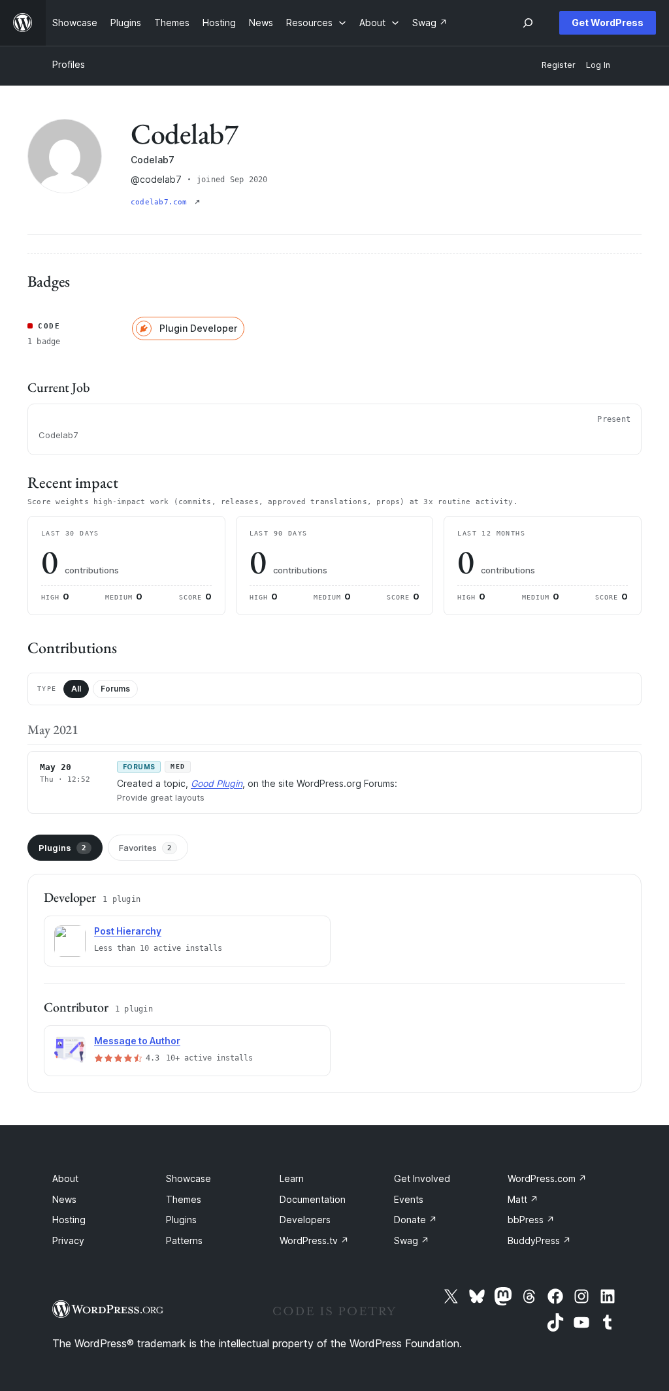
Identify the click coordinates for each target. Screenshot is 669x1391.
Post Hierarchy (127, 930)
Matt (523, 1199)
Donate (415, 1219)
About (65, 1178)
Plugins (62, 847)
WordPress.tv (314, 1240)
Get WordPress (608, 22)
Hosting (69, 1219)
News (64, 1199)
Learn (292, 1178)
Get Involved (422, 1178)
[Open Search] (528, 23)
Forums (115, 689)
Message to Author (137, 1040)
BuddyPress (539, 1240)
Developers (305, 1219)
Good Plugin (216, 783)
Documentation (313, 1199)
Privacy (68, 1240)
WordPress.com (547, 1178)
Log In (598, 65)
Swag (411, 1240)
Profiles (68, 64)
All (76, 689)
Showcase (188, 1178)
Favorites (145, 847)
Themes (183, 1199)
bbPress (531, 1219)
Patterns (184, 1240)
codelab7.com (161, 202)
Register (559, 65)
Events (408, 1199)
